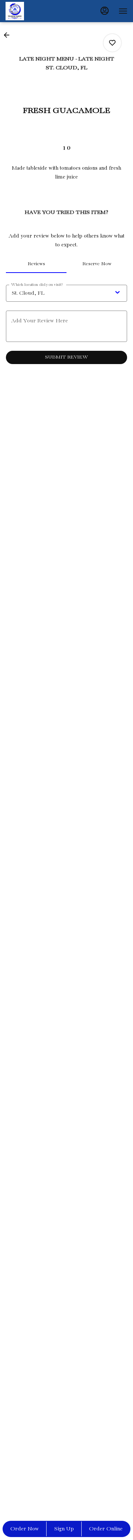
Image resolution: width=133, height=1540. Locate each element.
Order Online (106, 1529)
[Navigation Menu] (123, 11)
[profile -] (104, 10)
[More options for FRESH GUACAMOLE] (112, 43)
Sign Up (64, 1529)
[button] (9, 35)
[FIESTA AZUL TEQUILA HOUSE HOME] (39, 11)
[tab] (36, 264)
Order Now (24, 1529)
